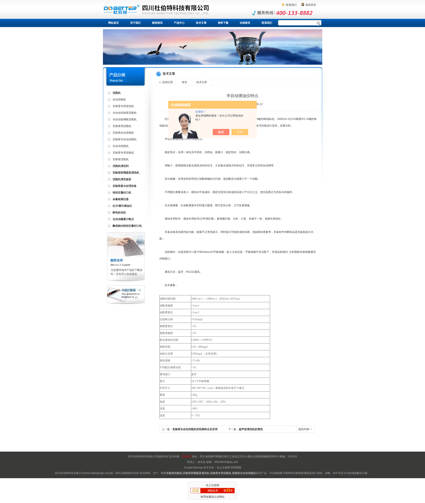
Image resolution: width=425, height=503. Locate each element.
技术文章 (201, 22)
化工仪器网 (223, 467)
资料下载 (223, 22)
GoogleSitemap (193, 467)
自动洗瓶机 (119, 99)
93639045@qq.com (226, 462)
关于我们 (135, 22)
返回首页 (310, 4)
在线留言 (245, 22)
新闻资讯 (157, 22)
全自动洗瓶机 (121, 146)
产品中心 (179, 22)
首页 (184, 82)
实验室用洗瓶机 (122, 126)
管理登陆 (236, 467)
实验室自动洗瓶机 (123, 132)
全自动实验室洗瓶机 (125, 112)
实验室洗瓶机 (121, 159)
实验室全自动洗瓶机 (125, 139)
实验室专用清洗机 (123, 106)
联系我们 (291, 4)
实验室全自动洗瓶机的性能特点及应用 (195, 429)
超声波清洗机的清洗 (251, 429)
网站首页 (113, 22)
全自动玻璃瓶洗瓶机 (125, 119)
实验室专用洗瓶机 (123, 152)
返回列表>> (305, 429)
